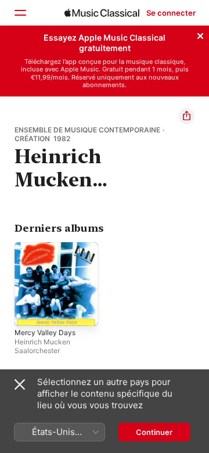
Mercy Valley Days (45, 332)
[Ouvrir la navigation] (20, 13)
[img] (101, 13)
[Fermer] (200, 34)
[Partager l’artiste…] (186, 116)
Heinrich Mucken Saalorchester (42, 346)
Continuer (154, 432)
